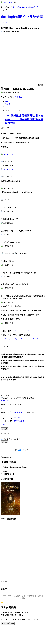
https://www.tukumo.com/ (20, 331)
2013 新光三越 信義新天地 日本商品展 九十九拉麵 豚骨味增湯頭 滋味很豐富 (24, 119)
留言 (22, 412)
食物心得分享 (19, 421)
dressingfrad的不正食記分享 (22, 17)
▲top (3, 425)
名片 (7, 106)
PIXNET (10, 596)
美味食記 (17, 418)
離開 (12, 624)
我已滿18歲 (5, 624)
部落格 (7, 104)
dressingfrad (5, 400)
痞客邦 (17, 412)
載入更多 (4, 429)
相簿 (7, 101)
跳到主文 (4, 22)
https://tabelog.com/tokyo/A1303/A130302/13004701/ (19, 339)
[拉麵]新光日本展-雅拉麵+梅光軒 (29, 138)
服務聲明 (23, 598)
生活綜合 (18, 97)
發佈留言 (4, 442)
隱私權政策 (38, 596)
